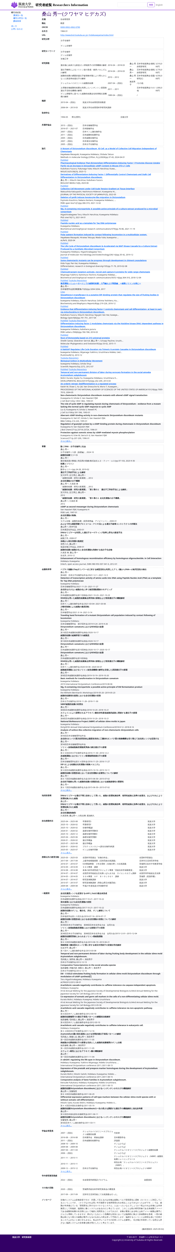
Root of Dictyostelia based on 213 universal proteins (85, 338)
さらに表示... (66, 441)
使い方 (14, 26)
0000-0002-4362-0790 (70, 27)
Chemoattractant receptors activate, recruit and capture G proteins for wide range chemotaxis (105, 272)
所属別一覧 (18, 15)
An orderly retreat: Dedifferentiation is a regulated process (88, 383)
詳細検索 (17, 21)
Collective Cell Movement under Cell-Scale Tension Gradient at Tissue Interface (98, 188)
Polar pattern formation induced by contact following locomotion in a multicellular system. (104, 234)
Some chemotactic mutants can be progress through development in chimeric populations (104, 260)
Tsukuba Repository (78, 280)
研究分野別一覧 (20, 18)
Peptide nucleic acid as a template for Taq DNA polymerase (88, 223)
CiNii (63, 292)
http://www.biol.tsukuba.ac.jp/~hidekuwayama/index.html (86, 35)
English (159, 5)
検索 (151, 4)
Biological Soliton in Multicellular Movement (81, 360)
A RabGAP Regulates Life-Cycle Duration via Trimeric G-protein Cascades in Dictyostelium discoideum (108, 349)
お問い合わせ (17, 29)
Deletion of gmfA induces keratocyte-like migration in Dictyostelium (93, 197)
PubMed (64, 160)
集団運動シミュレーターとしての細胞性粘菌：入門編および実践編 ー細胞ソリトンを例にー (101, 283)
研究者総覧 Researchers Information (62, 5)
